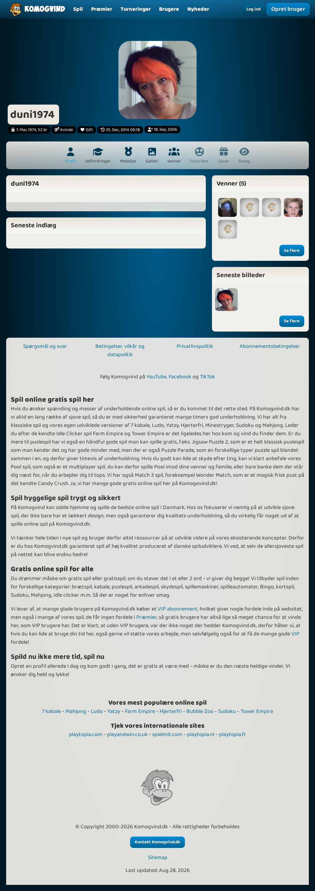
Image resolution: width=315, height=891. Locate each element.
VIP (295, 634)
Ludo (97, 711)
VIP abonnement (177, 609)
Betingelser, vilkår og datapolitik (120, 350)
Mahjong (76, 711)
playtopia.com (85, 734)
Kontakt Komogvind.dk (157, 842)
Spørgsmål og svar (45, 346)
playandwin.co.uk (127, 734)
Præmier (146, 617)
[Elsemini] (249, 207)
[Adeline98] (227, 229)
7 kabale (51, 711)
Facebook (180, 376)
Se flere (292, 250)
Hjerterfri (171, 711)
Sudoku (227, 711)
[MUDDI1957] (271, 207)
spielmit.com (167, 734)
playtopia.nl (200, 734)
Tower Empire (257, 711)
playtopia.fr (232, 734)
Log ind (253, 9)
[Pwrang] (293, 207)
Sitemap (157, 857)
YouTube (156, 376)
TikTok (207, 376)
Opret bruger (288, 9)
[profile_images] (226, 299)
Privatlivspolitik (195, 346)
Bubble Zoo (199, 711)
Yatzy (113, 711)
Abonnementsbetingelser (270, 346)
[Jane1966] (227, 207)
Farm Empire (140, 711)
